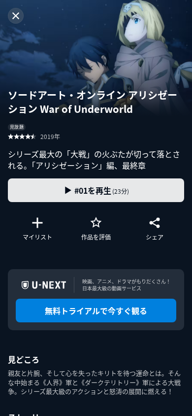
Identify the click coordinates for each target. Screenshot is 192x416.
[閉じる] (16, 16)
